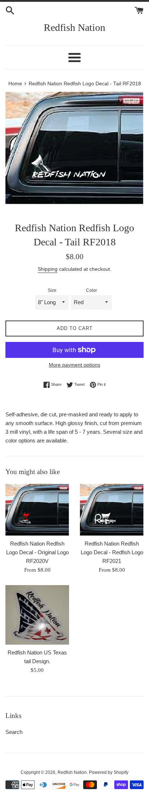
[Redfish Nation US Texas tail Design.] (37, 615)
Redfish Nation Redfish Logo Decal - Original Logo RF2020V (37, 552)
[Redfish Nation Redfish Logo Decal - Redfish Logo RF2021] (112, 510)
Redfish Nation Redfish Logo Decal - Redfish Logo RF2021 (112, 552)
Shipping (48, 269)
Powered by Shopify (108, 772)
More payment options (74, 365)
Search (13, 732)
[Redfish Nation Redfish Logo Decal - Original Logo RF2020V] (37, 510)
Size (52, 290)
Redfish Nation (74, 27)
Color (91, 290)
